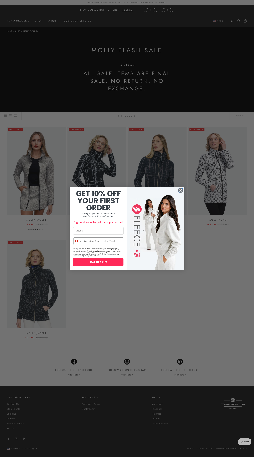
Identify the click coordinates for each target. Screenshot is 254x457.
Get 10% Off (98, 262)
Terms (97, 256)
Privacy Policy (89, 256)
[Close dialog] (180, 190)
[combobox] (78, 241)
